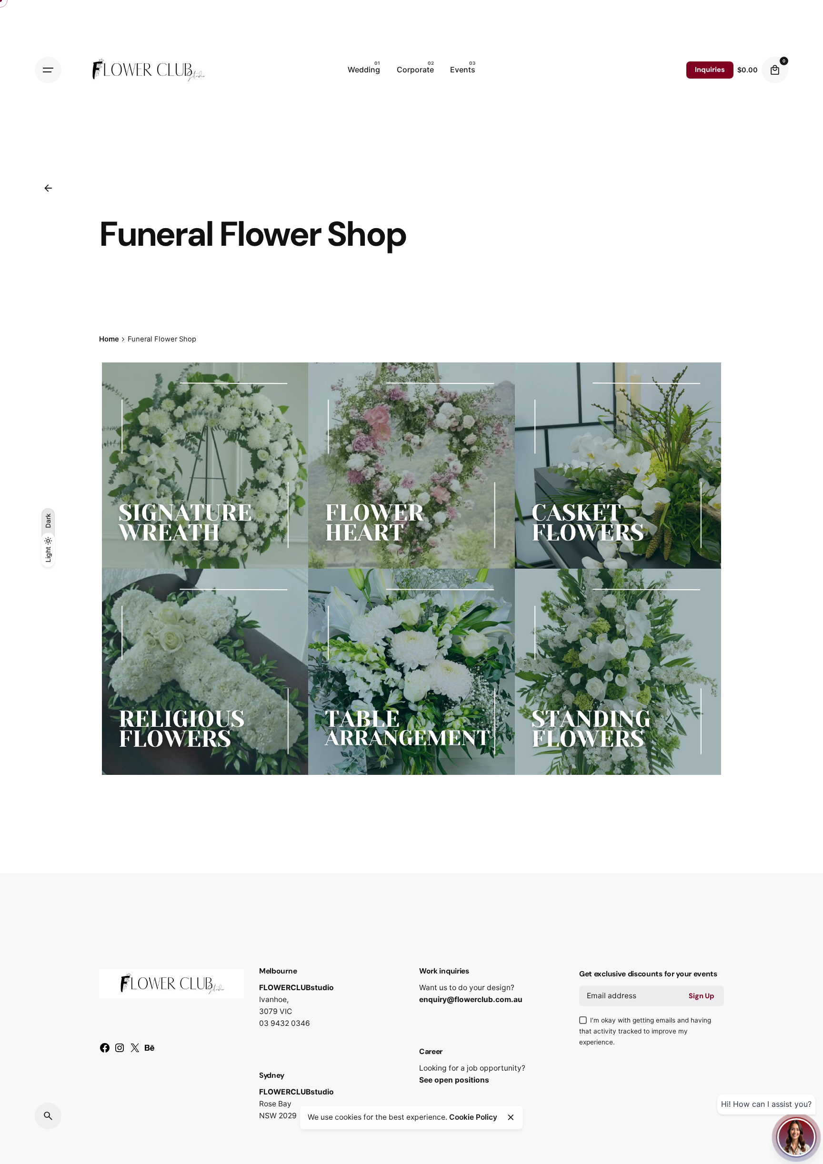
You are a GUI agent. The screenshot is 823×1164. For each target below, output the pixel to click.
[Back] (48, 188)
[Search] (48, 1116)
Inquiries (710, 69)
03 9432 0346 (284, 1023)
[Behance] (149, 1051)
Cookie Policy (473, 1117)
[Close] (510, 1117)
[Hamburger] (48, 70)
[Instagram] (119, 1051)
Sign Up (701, 996)
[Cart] (775, 70)
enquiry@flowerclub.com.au (470, 999)
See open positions (454, 1079)
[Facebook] (104, 1051)
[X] (135, 1051)
